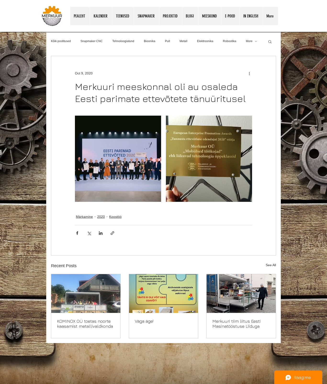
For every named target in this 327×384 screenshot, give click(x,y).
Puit (167, 41)
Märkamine (84, 217)
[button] (270, 41)
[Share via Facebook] (77, 233)
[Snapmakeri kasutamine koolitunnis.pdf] (262, 382)
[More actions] (249, 73)
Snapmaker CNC (91, 41)
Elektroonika (205, 41)
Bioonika (149, 41)
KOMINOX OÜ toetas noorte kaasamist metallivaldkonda (85, 324)
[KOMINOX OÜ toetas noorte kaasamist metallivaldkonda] (85, 293)
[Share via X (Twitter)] (89, 233)
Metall (183, 41)
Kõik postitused (61, 41)
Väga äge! (144, 321)
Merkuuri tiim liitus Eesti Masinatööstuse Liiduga (236, 324)
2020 (101, 217)
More (249, 41)
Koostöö (115, 217)
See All (271, 265)
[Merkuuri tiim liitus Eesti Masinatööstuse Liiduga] (241, 293)
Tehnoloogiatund (123, 41)
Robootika (229, 41)
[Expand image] (118, 159)
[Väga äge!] (163, 293)
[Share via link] (112, 233)
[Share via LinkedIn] (100, 233)
